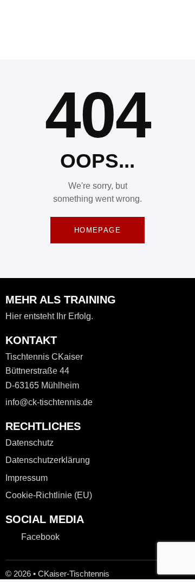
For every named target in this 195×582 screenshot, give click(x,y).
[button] (83, 45)
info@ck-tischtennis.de (49, 402)
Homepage (97, 230)
